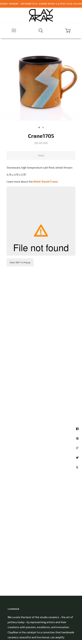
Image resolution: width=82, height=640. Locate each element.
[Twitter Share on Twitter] (78, 457)
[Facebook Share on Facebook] (78, 429)
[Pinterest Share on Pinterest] (78, 438)
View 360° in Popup (20, 262)
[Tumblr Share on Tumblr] (78, 467)
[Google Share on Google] (78, 448)
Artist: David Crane (45, 181)
